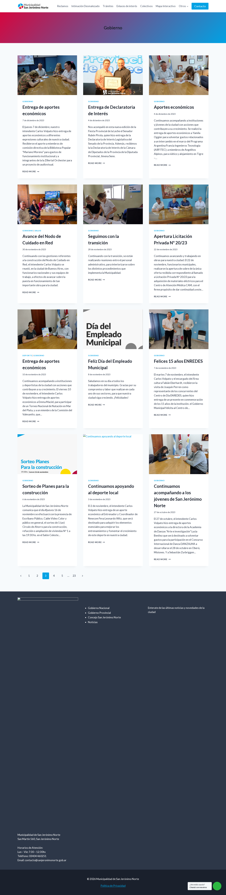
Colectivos (146, 6)
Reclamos (62, 6)
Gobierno (27, 101)
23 (74, 575)
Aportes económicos (174, 107)
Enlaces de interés (127, 6)
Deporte (27, 355)
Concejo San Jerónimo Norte (104, 617)
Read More (30, 171)
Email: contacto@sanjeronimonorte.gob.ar (42, 860)
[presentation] (47, 75)
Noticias (93, 622)
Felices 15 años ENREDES (178, 361)
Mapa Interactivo (166, 6)
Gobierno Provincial (99, 612)
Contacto (200, 6)
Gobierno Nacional (98, 608)
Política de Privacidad (113, 885)
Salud (38, 230)
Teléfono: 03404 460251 (32, 856)
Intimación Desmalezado (85, 6)
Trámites (108, 6)
